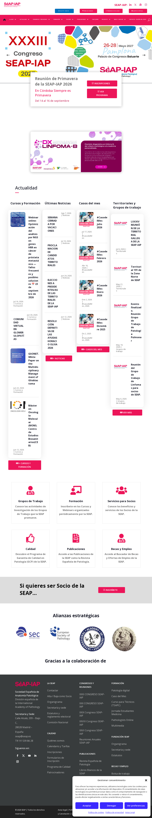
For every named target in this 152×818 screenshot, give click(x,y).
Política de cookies (96, 812)
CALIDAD (68, 19)
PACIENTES (105, 19)
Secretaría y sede (56, 707)
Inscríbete (112, 590)
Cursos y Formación (18, 304)
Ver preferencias (136, 805)
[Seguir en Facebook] (17, 755)
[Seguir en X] (23, 755)
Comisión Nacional (57, 722)
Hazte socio (64, 11)
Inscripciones (102, 83)
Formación (76, 501)
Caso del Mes (118, 696)
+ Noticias (59, 358)
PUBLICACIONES (81, 19)
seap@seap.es (23, 736)
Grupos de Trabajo (30, 501)
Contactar (52, 690)
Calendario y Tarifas (58, 746)
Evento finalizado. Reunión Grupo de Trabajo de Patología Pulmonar (136, 322)
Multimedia (117, 725)
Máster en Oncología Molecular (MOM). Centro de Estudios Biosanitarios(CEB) (33, 425)
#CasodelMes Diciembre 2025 (102, 324)
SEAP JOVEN (95, 19)
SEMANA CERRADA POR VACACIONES (53, 224)
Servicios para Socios (121, 501)
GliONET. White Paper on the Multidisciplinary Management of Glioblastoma (33, 368)
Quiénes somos (55, 740)
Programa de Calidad (58, 766)
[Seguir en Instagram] (17, 761)
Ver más (127, 412)
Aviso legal (62, 810)
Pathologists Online (122, 720)
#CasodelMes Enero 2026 (102, 290)
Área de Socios (88, 11)
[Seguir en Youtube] (29, 755)
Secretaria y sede (120, 749)
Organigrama (54, 701)
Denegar (111, 805)
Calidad (30, 549)
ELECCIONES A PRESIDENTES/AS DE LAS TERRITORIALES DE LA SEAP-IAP (53, 293)
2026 (87, 306)
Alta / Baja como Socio (59, 696)
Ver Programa (102, 93)
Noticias (66, 215)
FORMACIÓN (56, 19)
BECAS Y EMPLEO (118, 19)
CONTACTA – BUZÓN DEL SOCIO (137, 19)
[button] (146, 780)
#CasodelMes (87, 236)
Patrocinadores (55, 772)
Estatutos (116, 755)
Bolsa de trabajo (120, 773)
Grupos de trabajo (121, 350)
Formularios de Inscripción (55, 759)
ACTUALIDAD (23, 19)
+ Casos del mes (93, 349)
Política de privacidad (115, 812)
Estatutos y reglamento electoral (59, 715)
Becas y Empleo (121, 549)
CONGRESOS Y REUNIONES (40, 19)
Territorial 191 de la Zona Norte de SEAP (136, 273)
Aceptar (87, 805)
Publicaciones (76, 549)
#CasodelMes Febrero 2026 (102, 256)
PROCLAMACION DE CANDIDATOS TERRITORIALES (53, 255)
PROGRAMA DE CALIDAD (113, 11)
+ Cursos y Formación (24, 465)
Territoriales (121, 252)
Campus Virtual (138, 11)
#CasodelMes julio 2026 (102, 222)
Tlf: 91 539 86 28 (24, 740)
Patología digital (120, 690)
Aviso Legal (130, 812)
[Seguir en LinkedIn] (35, 755)
